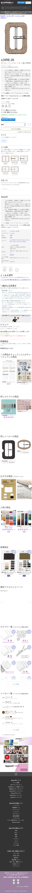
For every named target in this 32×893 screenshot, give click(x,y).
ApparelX (2, 16)
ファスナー (16, 839)
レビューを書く (5, 333)
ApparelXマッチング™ (16, 797)
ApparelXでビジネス (16, 793)
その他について (16, 864)
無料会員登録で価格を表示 (8, 119)
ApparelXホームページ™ (16, 795)
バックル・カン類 (19, 16)
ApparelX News (16, 822)
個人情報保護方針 (25, 877)
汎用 (11, 237)
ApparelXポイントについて (16, 791)
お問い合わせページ (21, 873)
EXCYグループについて (16, 784)
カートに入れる (16, 129)
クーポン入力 (16, 818)
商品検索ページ (16, 807)
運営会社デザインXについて (16, 789)
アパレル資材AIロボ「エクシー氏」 (16, 820)
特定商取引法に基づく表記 (14, 877)
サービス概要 (16, 782)
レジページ (16, 811)
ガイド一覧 (16, 853)
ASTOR (8, 102)
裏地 (16, 834)
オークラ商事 (11, 103)
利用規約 (5, 877)
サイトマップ (16, 866)
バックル (12, 233)
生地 (16, 830)
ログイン (28, 2)
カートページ (16, 809)
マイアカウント (16, 814)
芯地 (16, 837)
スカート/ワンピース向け (19, 241)
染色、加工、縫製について (16, 862)
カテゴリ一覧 (10, 16)
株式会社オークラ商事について (16, 787)
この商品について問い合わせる (24, 131)
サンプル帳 (16, 845)
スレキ (16, 841)
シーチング (16, 843)
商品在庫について (16, 859)
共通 (11, 235)
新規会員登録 (21, 2)
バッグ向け (13, 240)
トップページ (16, 805)
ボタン (16, 832)
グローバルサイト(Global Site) (23, 886)
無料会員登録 (16, 816)
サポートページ (26, 315)
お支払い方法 (16, 855)
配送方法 (16, 857)
